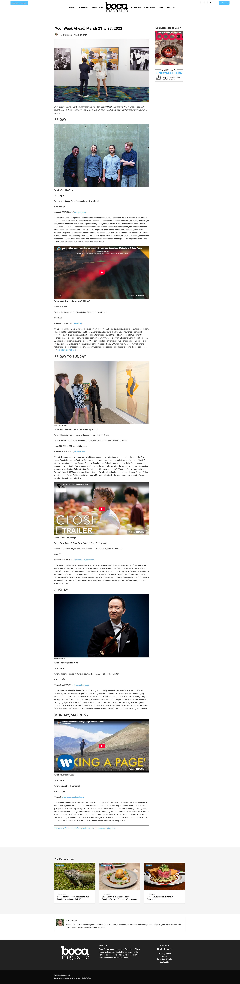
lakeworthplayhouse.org (84, 560)
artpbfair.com (79, 451)
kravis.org (78, 323)
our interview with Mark (67, 350)
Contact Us (164, 962)
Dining (149, 865)
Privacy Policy (165, 953)
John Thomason (65, 35)
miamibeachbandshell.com (73, 797)
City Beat (60, 865)
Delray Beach (106, 865)
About (164, 956)
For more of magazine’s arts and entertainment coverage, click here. (84, 828)
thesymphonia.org (81, 685)
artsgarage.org (80, 212)
